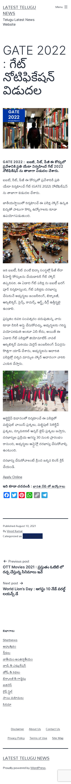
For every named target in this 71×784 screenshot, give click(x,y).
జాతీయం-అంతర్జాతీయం (18, 659)
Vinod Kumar (15, 531)
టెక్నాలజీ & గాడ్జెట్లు (14, 678)
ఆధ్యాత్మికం (9, 646)
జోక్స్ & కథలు (11, 672)
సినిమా (7, 704)
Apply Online (12, 476)
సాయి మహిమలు (13, 698)
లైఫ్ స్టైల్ (7, 691)
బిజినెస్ (7, 685)
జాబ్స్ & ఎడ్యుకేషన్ (33, 536)
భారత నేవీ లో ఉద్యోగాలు (49, 486)
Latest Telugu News (19, 10)
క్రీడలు (6, 653)
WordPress (38, 768)
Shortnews (10, 640)
